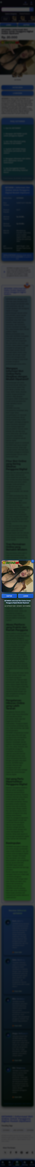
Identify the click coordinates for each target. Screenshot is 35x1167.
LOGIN (25, 596)
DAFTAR (9, 596)
